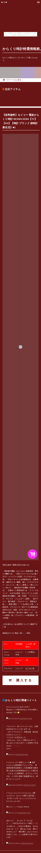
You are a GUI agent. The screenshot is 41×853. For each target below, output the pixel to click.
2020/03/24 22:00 (29, 785)
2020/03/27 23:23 (26, 719)
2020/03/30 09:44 (22, 755)
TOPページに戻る (13, 80)
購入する (22, 680)
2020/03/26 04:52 (27, 843)
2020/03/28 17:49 (24, 813)
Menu (37, 2)
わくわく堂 (30, 668)
